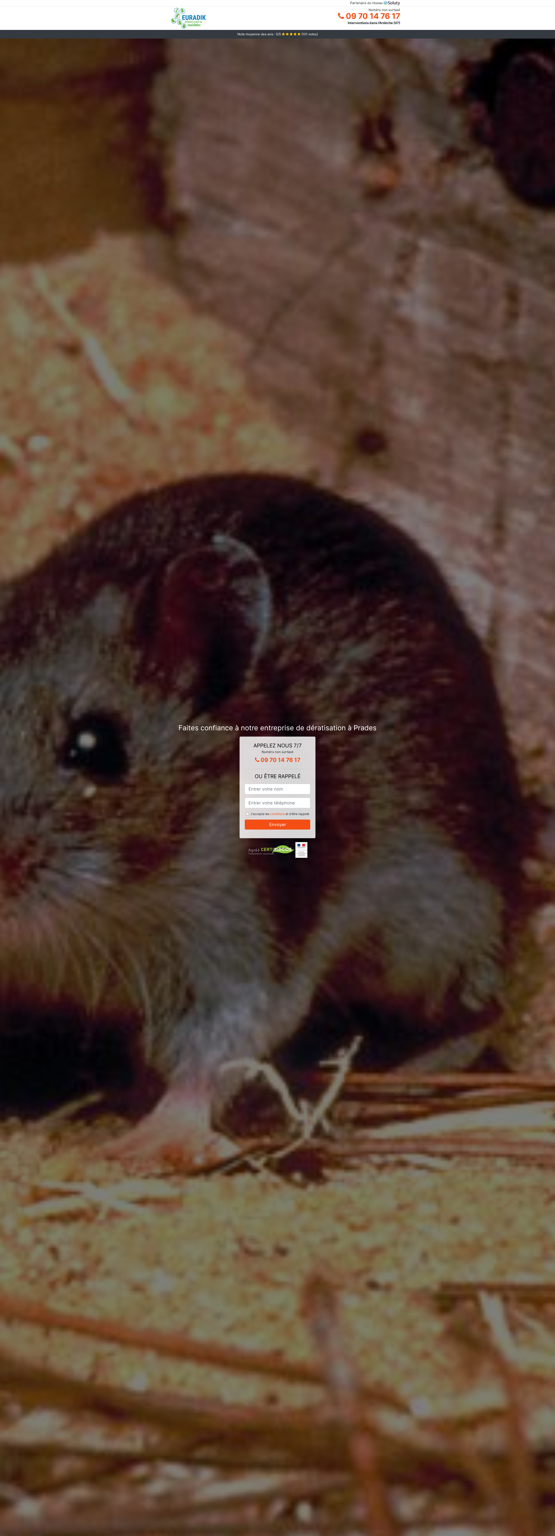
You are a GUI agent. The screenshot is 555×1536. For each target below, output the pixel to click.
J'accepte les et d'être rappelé (279, 814)
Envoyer (277, 824)
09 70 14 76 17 (372, 16)
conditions (277, 814)
